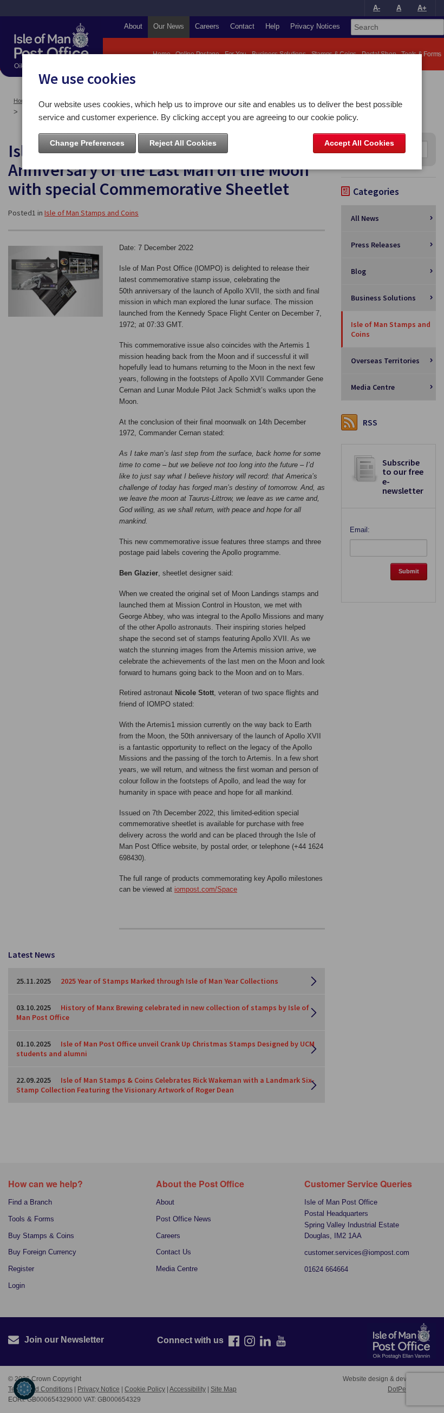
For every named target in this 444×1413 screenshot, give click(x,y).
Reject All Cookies (183, 143)
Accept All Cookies (359, 143)
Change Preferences (87, 143)
